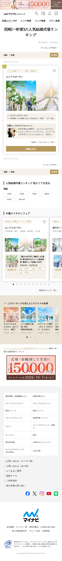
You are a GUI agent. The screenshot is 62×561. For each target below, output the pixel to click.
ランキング (42, 348)
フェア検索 (40, 20)
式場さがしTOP (9, 20)
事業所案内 (34, 527)
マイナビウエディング (13, 348)
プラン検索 (54, 20)
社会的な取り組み (48, 527)
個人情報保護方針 (19, 531)
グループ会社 (34, 531)
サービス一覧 (21, 527)
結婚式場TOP (29, 348)
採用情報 (46, 531)
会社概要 (10, 527)
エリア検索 (25, 20)
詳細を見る (31, 149)
